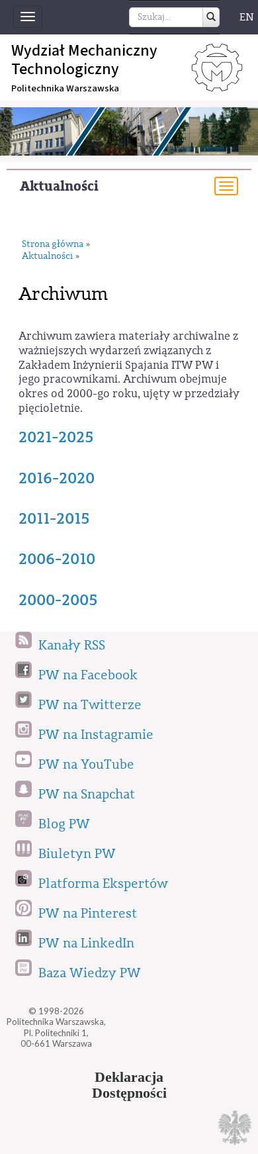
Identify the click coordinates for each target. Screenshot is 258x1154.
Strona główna (52, 244)
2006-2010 (57, 558)
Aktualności (59, 186)
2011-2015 (54, 518)
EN (246, 17)
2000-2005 (58, 599)
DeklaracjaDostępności (129, 1085)
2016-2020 (57, 478)
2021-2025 (56, 437)
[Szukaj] (211, 17)
